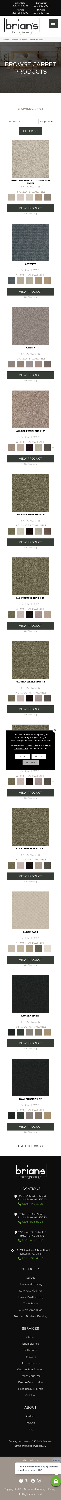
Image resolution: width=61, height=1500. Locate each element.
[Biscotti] (20, 364)
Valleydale (20, 4)
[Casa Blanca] (20, 197)
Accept (23, 756)
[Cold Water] (29, 280)
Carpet (23, 40)
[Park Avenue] (47, 197)
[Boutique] (29, 948)
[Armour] (29, 447)
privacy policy (32, 745)
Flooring (14, 40)
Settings (30, 762)
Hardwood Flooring (30, 1284)
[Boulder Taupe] (29, 1032)
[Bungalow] (38, 1032)
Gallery (30, 1416)
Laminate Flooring (30, 1290)
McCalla (41, 11)
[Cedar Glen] (38, 948)
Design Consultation (30, 1382)
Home (6, 40)
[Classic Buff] (47, 1032)
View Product (30, 208)
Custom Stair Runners (30, 1369)
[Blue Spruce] (20, 1032)
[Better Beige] (20, 948)
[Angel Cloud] (20, 447)
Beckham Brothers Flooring (30, 1316)
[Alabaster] (30, 910)
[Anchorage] (30, 158)
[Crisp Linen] (47, 948)
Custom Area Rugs (30, 1309)
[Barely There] (30, 325)
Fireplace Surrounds (30, 1388)
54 (30, 1145)
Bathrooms (30, 1350)
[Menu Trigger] (53, 23)
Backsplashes (30, 1343)
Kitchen (30, 1337)
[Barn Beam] (47, 447)
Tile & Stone (30, 1303)
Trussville (20, 11)
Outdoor (30, 1395)
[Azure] (30, 242)
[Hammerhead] (47, 364)
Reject (38, 756)
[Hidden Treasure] (38, 197)
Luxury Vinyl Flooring (30, 1296)
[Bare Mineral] (38, 447)
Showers (30, 1356)
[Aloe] (30, 409)
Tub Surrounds (30, 1362)
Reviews (30, 1422)
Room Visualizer (30, 1375)
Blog (30, 1428)
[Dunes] (38, 280)
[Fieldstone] (47, 280)
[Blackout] (30, 993)
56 (42, 1145)
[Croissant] (38, 364)
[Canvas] (20, 280)
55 (36, 1145)
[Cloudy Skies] (29, 364)
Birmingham (41, 4)
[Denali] (29, 197)
